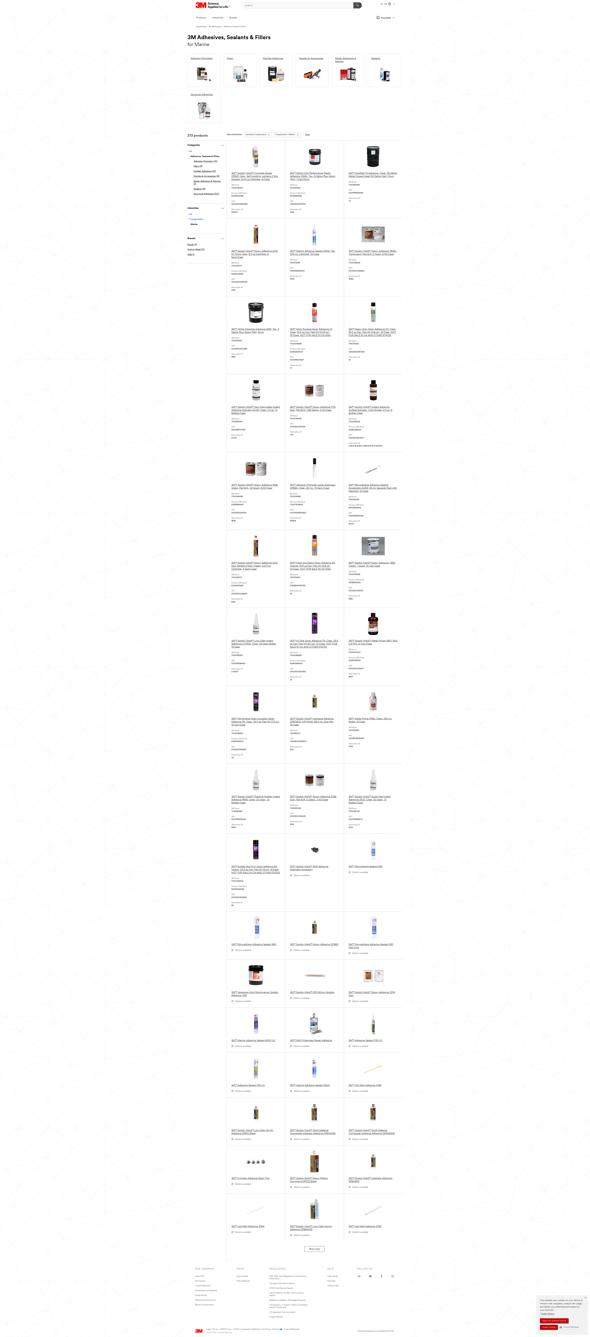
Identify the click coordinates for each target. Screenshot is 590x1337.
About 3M (199, 1276)
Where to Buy (333, 1286)
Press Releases (243, 1281)
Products (201, 18)
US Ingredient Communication (282, 1312)
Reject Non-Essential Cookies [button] (554, 1321)
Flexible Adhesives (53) (205, 171)
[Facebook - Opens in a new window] (381, 1276)
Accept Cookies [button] (549, 1327)
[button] (569, 1327)
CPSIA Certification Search (281, 1288)
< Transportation (195, 219)
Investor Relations (202, 1286)
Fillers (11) (198, 166)
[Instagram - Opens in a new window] (392, 1276)
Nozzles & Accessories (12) (207, 176)
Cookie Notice (547, 1314)
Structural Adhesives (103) (206, 194)
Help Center (332, 1276)
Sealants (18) (200, 189)
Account (385, 18)
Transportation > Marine (285, 135)
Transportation (256, 135)
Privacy (215, 1329)
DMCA (236, 1329)
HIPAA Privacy (226, 1329)
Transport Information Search (282, 1283)
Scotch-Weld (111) (196, 249)
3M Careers (200, 1281)
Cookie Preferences (291, 1329)
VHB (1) (190, 255)
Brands (233, 18)
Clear (307, 135)
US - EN (383, 4)
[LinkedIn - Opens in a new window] (359, 1276)
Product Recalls (276, 1317)
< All (189, 151)
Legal (208, 1329)
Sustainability (201, 1295)
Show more (314, 1249)
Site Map (331, 1281)
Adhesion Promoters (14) (205, 161)
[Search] (357, 5)
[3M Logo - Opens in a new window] (212, 5)
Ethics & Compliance (204, 1305)
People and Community (205, 1300)
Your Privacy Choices (270, 1329)
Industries (217, 18)
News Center (242, 1276)
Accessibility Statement (250, 1329)
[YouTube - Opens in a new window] (370, 1276)
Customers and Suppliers (206, 1291)
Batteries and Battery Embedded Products (287, 1300)
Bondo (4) (192, 245)
